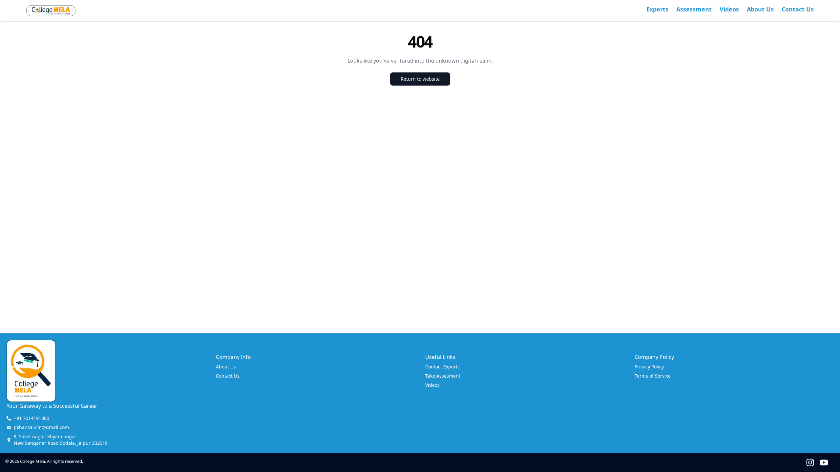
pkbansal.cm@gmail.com (41, 427)
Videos (729, 9)
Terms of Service (653, 376)
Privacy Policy (649, 367)
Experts (657, 9)
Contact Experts (442, 367)
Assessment (694, 9)
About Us (760, 9)
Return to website (420, 79)
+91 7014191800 (31, 418)
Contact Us (798, 9)
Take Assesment (442, 376)
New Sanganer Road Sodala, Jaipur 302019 (61, 439)
